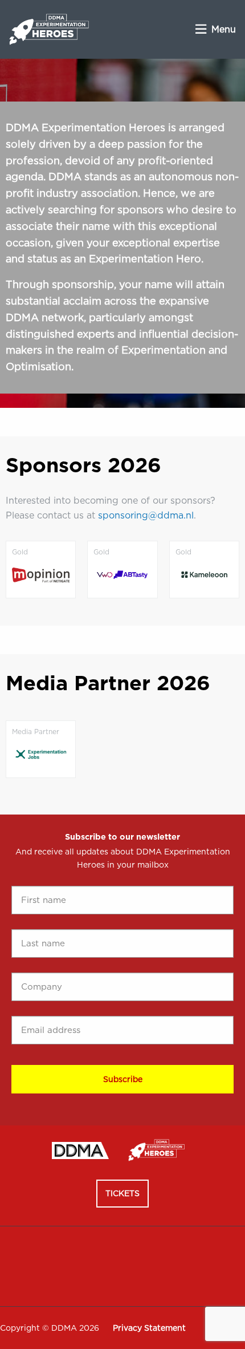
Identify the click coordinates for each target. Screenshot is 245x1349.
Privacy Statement (149, 1328)
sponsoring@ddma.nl (146, 515)
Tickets (122, 1193)
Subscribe (122, 1079)
